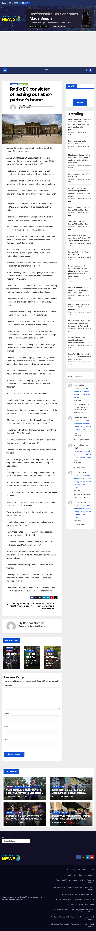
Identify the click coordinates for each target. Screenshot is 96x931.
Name (7, 713)
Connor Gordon (27, 105)
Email (7, 726)
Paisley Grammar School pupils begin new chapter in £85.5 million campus (79, 290)
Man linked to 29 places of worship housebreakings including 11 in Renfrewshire (79, 323)
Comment (8, 685)
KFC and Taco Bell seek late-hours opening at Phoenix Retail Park (79, 306)
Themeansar (19, 899)
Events (55, 787)
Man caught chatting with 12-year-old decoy (21, 604)
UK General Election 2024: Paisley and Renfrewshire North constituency (72, 918)
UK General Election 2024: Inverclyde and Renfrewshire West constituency (74, 911)
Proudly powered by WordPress (13, 897)
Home (69, 870)
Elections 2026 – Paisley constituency (80, 875)
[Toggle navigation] (46, 70)
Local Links (78, 899)
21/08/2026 (12, 822)
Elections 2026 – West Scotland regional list (78, 894)
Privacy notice (89, 899)
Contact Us (77, 870)
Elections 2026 (88, 870)
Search (71, 86)
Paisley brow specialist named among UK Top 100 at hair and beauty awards (79, 237)
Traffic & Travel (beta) (86, 904)
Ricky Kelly (25, 796)
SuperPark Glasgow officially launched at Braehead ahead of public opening (79, 356)
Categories (6, 837)
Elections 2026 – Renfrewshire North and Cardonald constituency (75, 881)
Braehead (14, 84)
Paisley (62, 787)
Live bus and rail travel (63, 899)
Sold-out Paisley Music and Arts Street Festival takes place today (68, 792)
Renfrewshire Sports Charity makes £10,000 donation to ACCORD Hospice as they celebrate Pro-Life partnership (79, 124)
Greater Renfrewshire (22, 787)
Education (56, 812)
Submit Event (71, 904)
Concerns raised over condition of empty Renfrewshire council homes (79, 340)
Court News (23, 84)
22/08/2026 (12, 796)
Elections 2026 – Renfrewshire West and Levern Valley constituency (74, 888)
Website (7, 740)
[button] (86, 70)
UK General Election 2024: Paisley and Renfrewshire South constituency (72, 925)
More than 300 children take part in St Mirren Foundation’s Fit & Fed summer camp (24, 792)
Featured (9, 650)
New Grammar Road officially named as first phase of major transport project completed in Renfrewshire (78, 271)
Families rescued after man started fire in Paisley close (43, 605)
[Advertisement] (48, 49)
